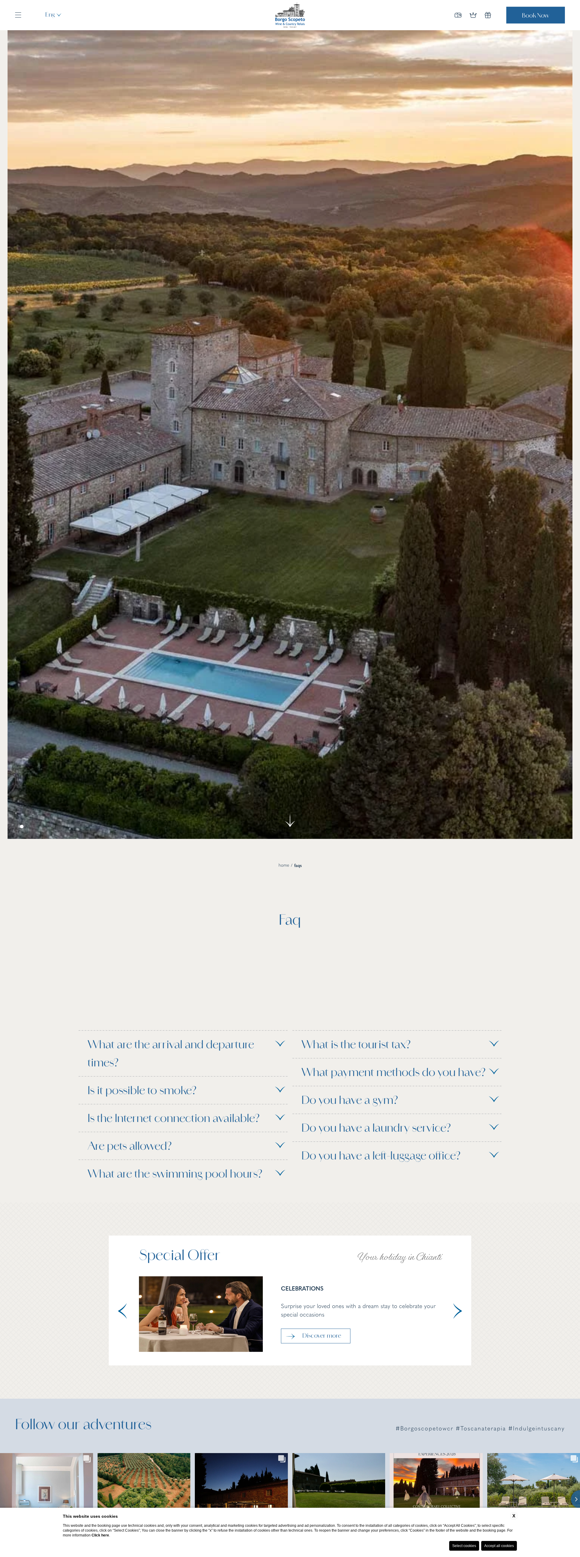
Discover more (321, 1336)
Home (284, 865)
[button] (122, 1311)
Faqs (298, 866)
